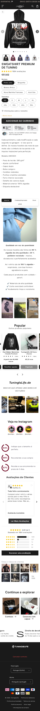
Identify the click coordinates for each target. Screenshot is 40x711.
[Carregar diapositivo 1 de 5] (22, 52)
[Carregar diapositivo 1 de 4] (20, 52)
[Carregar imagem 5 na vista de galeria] (34, 58)
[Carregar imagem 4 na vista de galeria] (27, 58)
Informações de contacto (21, 707)
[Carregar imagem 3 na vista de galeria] (20, 58)
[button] (32, 6)
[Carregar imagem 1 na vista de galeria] (6, 58)
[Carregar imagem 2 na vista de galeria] (13, 58)
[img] (17, 486)
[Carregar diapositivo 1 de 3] (18, 52)
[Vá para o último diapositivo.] (17, 374)
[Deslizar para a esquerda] (1, 58)
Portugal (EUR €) (19, 670)
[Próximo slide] (22, 374)
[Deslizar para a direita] (38, 58)
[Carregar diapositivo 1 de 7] (26, 52)
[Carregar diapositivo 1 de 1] (13, 52)
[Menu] (2, 6)
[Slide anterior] (3, 501)
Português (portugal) (19, 682)
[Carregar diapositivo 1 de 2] (16, 52)
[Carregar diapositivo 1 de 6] (24, 52)
